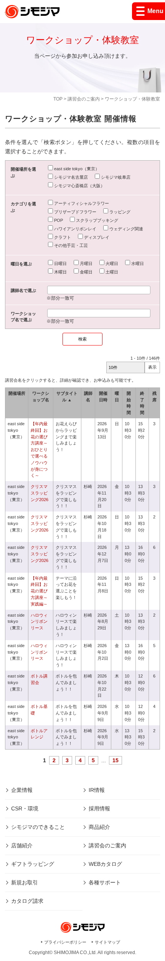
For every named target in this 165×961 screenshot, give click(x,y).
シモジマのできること (38, 827)
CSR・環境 (24, 808)
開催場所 (16, 393)
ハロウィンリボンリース (39, 622)
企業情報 (22, 790)
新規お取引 (24, 882)
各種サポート (105, 882)
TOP (58, 99)
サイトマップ (107, 942)
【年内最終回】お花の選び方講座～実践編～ (39, 591)
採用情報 (99, 808)
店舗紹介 (22, 845)
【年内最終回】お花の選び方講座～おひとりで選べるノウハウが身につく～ (39, 449)
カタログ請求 (27, 901)
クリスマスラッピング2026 (39, 493)
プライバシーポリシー (65, 942)
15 (115, 760)
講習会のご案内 (84, 99)
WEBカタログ (105, 864)
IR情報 (97, 790)
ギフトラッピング (32, 864)
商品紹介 (99, 827)
